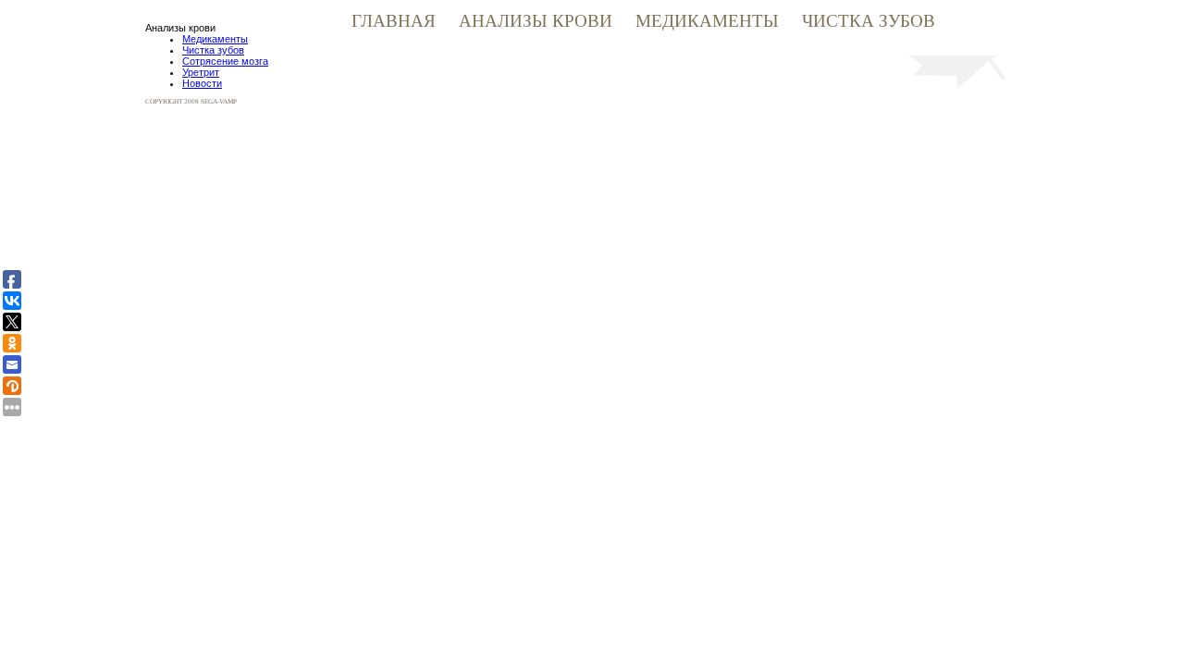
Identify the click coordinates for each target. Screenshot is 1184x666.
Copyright (164, 101)
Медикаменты (709, 21)
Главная (396, 21)
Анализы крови (538, 21)
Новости (202, 83)
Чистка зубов (868, 21)
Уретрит (200, 72)
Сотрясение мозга (225, 61)
